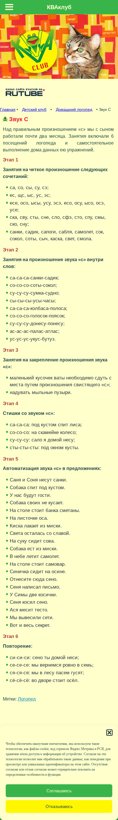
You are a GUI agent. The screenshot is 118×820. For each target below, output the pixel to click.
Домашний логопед (74, 109)
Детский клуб (34, 109)
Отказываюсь (59, 806)
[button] (109, 732)
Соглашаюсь (59, 790)
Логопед (27, 699)
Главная (7, 109)
